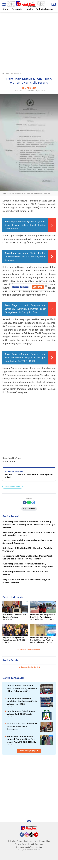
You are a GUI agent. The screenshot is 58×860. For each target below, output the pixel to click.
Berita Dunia (10, 660)
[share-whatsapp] (29, 502)
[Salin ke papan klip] (33, 502)
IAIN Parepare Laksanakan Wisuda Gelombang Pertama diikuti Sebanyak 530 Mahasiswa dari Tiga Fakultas (22, 688)
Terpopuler (17, 9)
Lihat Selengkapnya (28, 750)
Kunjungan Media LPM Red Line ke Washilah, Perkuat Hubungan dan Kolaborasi (25, 256)
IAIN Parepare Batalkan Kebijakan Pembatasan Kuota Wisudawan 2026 (22, 701)
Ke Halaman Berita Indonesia (28, 650)
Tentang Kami (20, 844)
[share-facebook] (25, 502)
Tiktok (32, 838)
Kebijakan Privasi (15, 841)
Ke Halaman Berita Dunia (28, 667)
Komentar (30, 509)
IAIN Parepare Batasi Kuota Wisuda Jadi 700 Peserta (21, 712)
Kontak (39, 847)
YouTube (38, 838)
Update (38, 287)
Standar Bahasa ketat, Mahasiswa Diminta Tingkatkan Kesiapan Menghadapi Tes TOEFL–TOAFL (25, 357)
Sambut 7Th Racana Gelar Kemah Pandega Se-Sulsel (29, 476)
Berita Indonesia (12, 597)
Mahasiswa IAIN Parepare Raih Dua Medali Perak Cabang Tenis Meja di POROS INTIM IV (42, 617)
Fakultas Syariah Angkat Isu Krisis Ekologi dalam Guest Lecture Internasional (25, 225)
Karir (36, 841)
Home (5, 9)
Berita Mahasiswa (44, 9)
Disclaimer (28, 841)
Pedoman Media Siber (25, 847)
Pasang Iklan (44, 841)
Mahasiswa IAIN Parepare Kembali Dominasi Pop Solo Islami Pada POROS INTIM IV (42, 640)
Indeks (29, 9)
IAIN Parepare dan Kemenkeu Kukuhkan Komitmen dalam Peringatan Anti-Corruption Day (25, 309)
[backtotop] (29, 822)
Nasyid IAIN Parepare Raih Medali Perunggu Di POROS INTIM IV (13, 640)
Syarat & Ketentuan (35, 844)
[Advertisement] (29, 41)
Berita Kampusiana (12, 487)
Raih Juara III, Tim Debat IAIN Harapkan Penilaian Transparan (14, 617)
